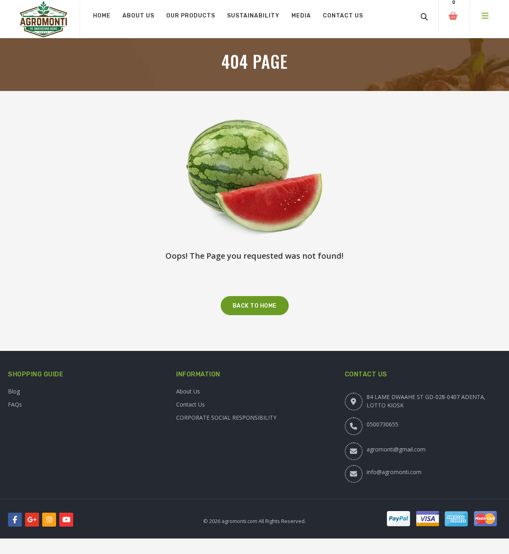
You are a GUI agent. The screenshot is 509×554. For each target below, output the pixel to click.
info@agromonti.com (394, 472)
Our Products (190, 15)
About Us (138, 15)
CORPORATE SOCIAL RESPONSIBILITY (226, 417)
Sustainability (253, 15)
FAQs (15, 404)
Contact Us (343, 15)
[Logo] (44, 19)
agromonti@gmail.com (396, 449)
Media (301, 15)
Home (102, 15)
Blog (14, 391)
